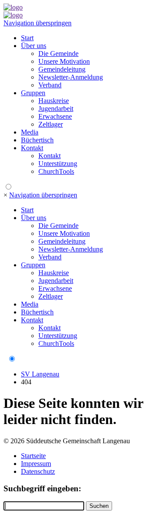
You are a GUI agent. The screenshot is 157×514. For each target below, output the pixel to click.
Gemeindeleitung (61, 69)
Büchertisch (37, 140)
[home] (13, 7)
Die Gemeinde (58, 53)
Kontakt (32, 148)
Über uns (33, 45)
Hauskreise (53, 100)
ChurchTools (56, 171)
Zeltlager (50, 124)
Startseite (33, 455)
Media (29, 132)
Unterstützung (57, 163)
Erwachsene (55, 116)
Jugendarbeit (55, 108)
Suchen (99, 506)
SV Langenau (40, 374)
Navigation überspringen (37, 23)
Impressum (36, 463)
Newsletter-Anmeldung (70, 77)
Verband (49, 85)
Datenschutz (38, 471)
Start (27, 37)
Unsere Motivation (64, 61)
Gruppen (33, 93)
